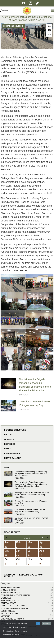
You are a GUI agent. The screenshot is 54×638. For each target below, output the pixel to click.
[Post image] (8, 383)
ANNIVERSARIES (12, 453)
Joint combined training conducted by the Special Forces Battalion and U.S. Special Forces (31, 473)
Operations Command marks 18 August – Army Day (34, 403)
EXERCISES (9, 444)
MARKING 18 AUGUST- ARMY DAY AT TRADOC (31, 519)
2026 (27, 537)
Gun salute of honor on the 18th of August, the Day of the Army (30, 511)
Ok (38, 623)
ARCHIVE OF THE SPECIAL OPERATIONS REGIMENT (23, 576)
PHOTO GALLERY (12, 458)
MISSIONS (9, 439)
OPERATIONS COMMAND (13, 26)
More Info (46, 623)
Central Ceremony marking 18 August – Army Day (32, 502)
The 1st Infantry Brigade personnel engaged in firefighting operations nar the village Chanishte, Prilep (35, 385)
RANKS (7, 449)
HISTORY (8, 435)
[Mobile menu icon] (52, 11)
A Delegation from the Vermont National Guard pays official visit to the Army (32, 493)
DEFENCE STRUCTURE (15, 430)
